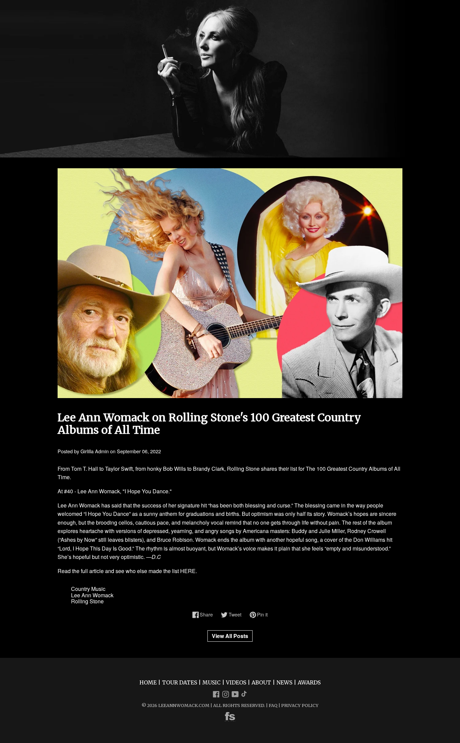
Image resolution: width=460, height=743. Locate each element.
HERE (188, 571)
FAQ (273, 705)
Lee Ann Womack (92, 595)
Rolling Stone (87, 601)
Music (211, 682)
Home (148, 682)
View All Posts (230, 636)
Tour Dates (179, 682)
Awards (309, 682)
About (261, 682)
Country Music (88, 589)
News (284, 682)
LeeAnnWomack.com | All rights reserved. (211, 705)
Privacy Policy (300, 705)
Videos (236, 682)
